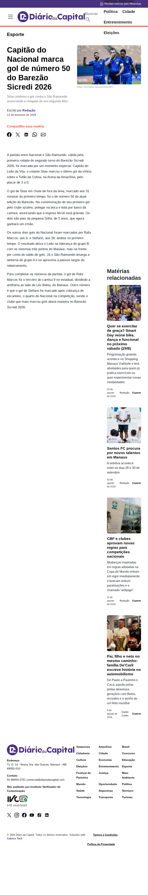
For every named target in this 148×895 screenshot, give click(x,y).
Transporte (106, 797)
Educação (128, 759)
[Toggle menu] (10, 17)
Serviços (127, 790)
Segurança (106, 790)
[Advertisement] (49, 347)
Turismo (127, 797)
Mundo (81, 784)
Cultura (81, 759)
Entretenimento (118, 22)
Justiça (103, 772)
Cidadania (83, 753)
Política (111, 11)
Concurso (128, 753)
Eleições (81, 766)
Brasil (126, 746)
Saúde (80, 790)
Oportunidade (108, 784)
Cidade (128, 11)
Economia (105, 759)
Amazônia (105, 746)
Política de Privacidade (101, 844)
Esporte (136, 392)
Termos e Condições (105, 834)
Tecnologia (83, 797)
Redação (28, 110)
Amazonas (83, 746)
